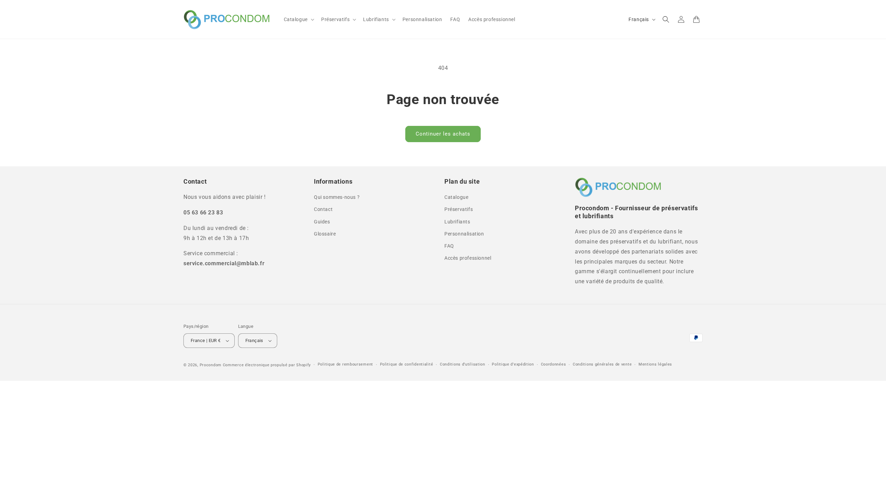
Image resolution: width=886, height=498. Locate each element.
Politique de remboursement (345, 364)
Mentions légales (655, 364)
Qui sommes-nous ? (337, 197)
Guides (322, 221)
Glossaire (325, 234)
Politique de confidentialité (406, 364)
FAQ (449, 246)
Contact (323, 209)
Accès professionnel (467, 258)
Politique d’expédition (513, 364)
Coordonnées (553, 364)
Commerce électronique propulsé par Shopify (267, 365)
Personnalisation (464, 234)
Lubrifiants (457, 221)
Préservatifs (458, 209)
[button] (298, 19)
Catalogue (456, 197)
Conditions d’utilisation (462, 364)
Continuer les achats (443, 134)
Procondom (211, 365)
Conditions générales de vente (602, 364)
